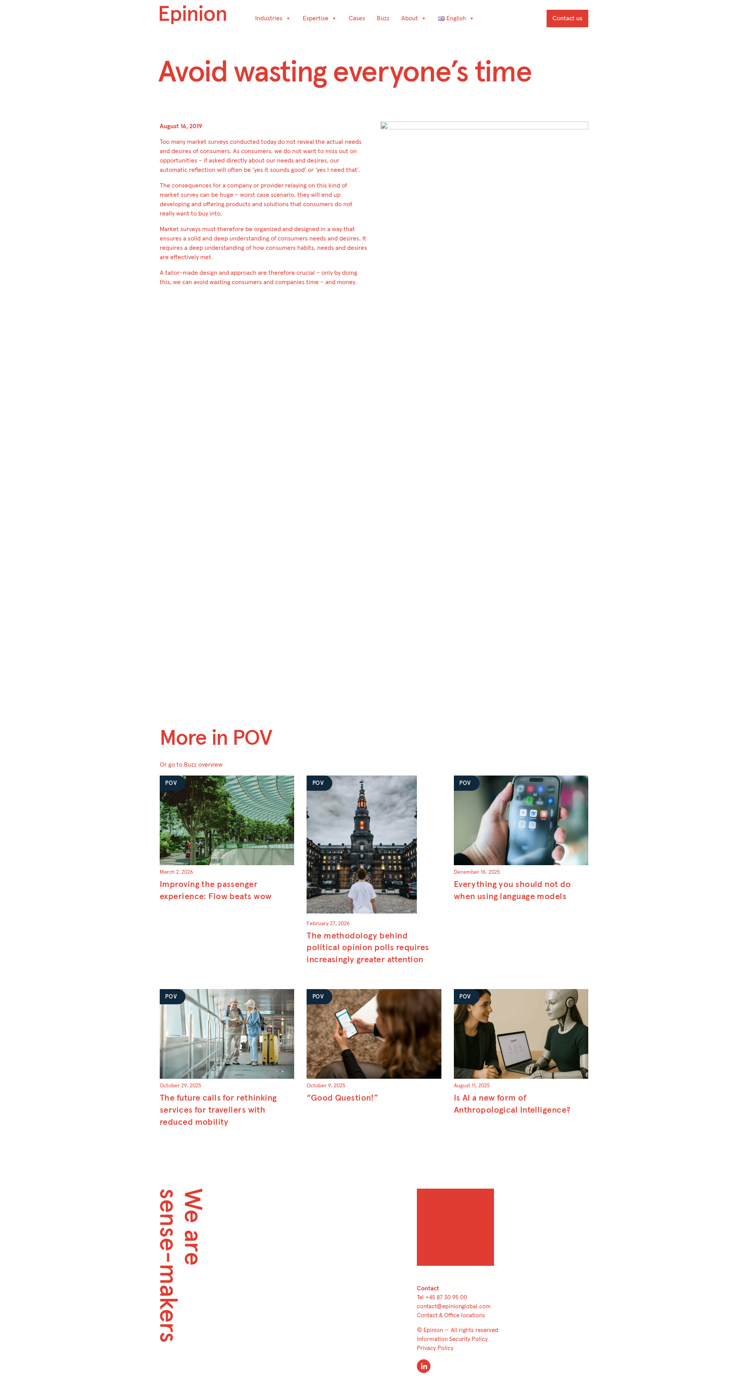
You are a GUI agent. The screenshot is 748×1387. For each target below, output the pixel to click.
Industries (268, 18)
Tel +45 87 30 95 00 (442, 1297)
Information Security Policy (452, 1339)
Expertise (315, 18)
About (409, 18)
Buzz (383, 18)
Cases (357, 18)
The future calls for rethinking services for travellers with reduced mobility (218, 1110)
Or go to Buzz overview (191, 765)
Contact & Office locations (451, 1315)
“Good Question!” (342, 1098)
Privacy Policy (435, 1348)
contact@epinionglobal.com (454, 1306)
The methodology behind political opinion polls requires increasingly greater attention (368, 948)
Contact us (567, 18)
